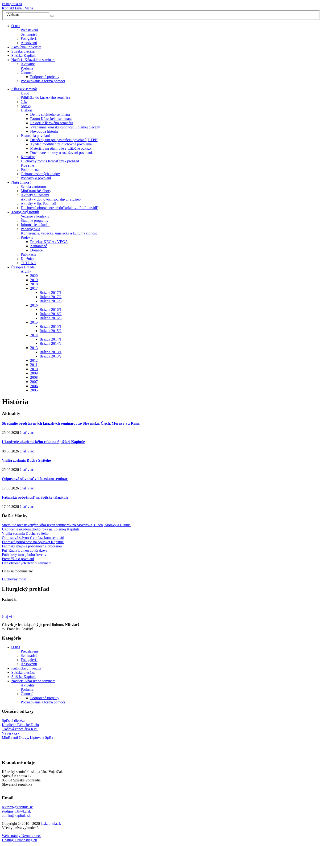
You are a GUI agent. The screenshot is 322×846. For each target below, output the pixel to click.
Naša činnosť (21, 182)
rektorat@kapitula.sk (17, 807)
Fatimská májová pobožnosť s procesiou (32, 546)
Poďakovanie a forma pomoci (43, 81)
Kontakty (28, 157)
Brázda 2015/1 (51, 326)
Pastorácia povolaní (35, 136)
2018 (34, 284)
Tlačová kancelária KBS (20, 729)
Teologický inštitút (25, 212)
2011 (33, 365)
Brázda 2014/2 (51, 343)
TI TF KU (28, 263)
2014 (34, 335)
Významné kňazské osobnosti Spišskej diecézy (65, 127)
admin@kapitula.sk (16, 815)
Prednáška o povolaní (18, 559)
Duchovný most (14, 579)
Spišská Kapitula (23, 55)
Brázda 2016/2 (51, 314)
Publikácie (28, 254)
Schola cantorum (33, 187)
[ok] (52, 15)
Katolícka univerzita (26, 47)
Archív (26, 271)
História (27, 110)
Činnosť (27, 72)
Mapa (29, 8)
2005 (34, 390)
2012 (34, 360)
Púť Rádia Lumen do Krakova (24, 550)
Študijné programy (34, 220)
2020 (34, 276)
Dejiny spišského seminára (50, 114)
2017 (34, 288)
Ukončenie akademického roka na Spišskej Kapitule (43, 442)
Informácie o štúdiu (35, 225)
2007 (34, 382)
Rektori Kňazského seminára (51, 123)
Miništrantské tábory (36, 191)
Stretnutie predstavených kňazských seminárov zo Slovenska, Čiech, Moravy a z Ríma (71, 423)
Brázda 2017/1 (51, 293)
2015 (34, 322)
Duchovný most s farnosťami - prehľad (50, 161)
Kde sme (27, 165)
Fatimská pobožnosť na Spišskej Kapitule (35, 497)
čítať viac (27, 433)
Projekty (27, 237)
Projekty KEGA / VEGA (49, 242)
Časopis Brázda (23, 267)
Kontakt (8, 8)
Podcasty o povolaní (36, 178)
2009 (34, 373)
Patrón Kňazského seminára (51, 119)
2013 (34, 348)
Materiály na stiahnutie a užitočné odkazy (61, 148)
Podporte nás (30, 170)
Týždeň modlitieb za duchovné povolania (61, 144)
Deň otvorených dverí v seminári (26, 563)
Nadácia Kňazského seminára (33, 60)
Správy (26, 106)
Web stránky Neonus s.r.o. (21, 836)
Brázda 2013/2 (51, 356)
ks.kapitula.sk (12, 4)
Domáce (36, 250)
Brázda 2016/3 (51, 318)
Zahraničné (38, 246)
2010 (34, 369)
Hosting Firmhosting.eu (19, 840)
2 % (24, 102)
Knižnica (27, 259)
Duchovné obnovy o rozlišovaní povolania (62, 153)
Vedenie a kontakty (35, 216)
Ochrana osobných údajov (40, 174)
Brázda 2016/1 (51, 310)
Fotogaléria (29, 39)
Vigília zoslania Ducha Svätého (26, 460)
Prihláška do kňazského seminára (45, 97)
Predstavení (29, 30)
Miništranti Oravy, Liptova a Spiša (27, 737)
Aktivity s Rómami (35, 195)
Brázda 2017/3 (51, 301)
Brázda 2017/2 (51, 297)
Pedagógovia (30, 229)
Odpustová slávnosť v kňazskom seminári (35, 479)
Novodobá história (44, 131)
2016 (34, 305)
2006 (34, 386)
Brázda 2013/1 (51, 352)
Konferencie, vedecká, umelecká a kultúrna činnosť (59, 233)
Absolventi (29, 43)
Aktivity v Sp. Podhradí (38, 203)
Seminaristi (29, 34)
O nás (15, 26)
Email (19, 8)
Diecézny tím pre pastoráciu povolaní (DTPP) (64, 140)
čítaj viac (8, 617)
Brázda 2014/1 (51, 339)
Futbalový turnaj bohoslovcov (24, 555)
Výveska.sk (10, 733)
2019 (34, 280)
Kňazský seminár (24, 89)
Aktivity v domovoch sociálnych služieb (51, 199)
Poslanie (27, 68)
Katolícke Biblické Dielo (20, 725)
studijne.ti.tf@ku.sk (16, 811)
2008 (34, 377)
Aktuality (28, 64)
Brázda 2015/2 (51, 331)
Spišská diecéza (23, 51)
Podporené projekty (44, 77)
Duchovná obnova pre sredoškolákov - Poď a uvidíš (59, 208)
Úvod (25, 93)
